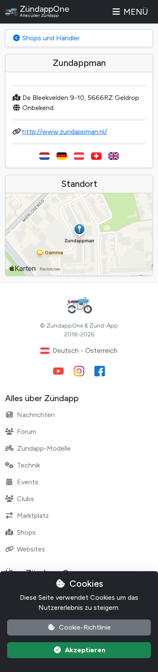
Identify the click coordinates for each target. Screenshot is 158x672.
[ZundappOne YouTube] (58, 371)
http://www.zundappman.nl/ (64, 132)
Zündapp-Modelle (44, 448)
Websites (31, 549)
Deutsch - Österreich (85, 350)
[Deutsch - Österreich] (79, 156)
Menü (135, 12)
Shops (26, 532)
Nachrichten (36, 415)
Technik (28, 465)
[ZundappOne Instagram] (79, 371)
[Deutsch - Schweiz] (96, 156)
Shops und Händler (50, 38)
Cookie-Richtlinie (85, 627)
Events (27, 482)
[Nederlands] (44, 156)
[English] (113, 156)
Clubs (25, 499)
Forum (26, 432)
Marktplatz (33, 516)
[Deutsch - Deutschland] (61, 156)
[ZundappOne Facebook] (99, 371)
